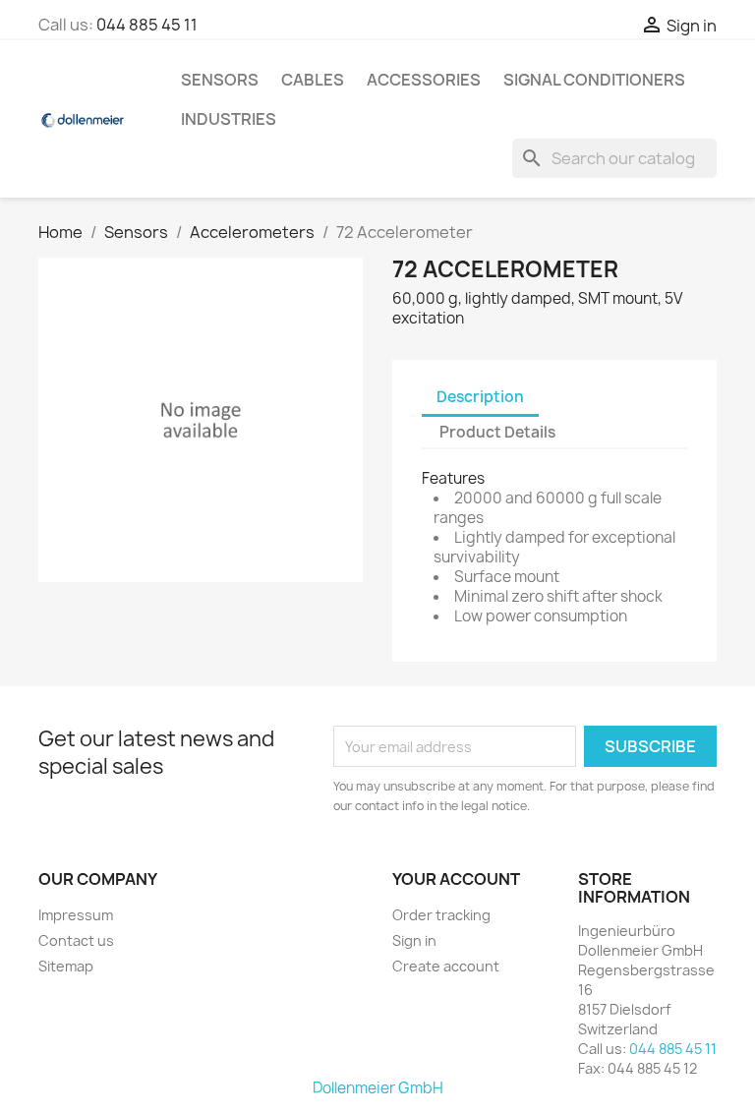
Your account (456, 879)
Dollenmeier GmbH (378, 1088)
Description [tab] (480, 396)
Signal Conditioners (594, 79)
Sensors (220, 79)
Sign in (414, 940)
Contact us (76, 940)
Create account (445, 966)
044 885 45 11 (147, 24)
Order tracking (441, 915)
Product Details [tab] (497, 432)
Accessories (424, 79)
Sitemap (65, 966)
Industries (228, 119)
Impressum (75, 915)
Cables (312, 79)
